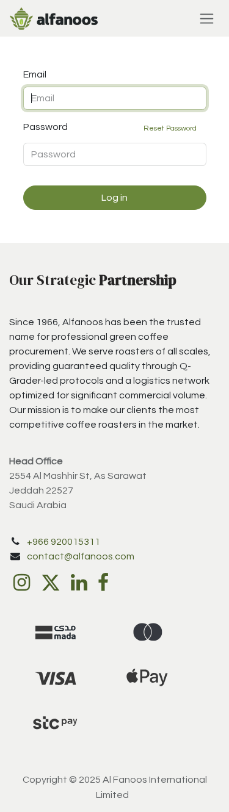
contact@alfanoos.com (80, 556)
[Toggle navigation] (207, 18)
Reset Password (170, 128)
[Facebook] (103, 582)
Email (34, 74)
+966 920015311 (63, 542)
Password (110, 127)
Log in (114, 198)
